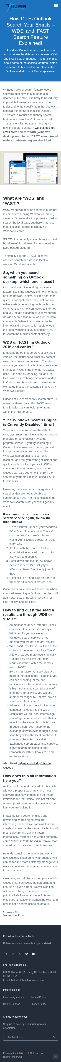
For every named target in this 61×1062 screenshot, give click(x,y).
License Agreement (14, 997)
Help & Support (11, 1004)
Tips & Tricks (19, 915)
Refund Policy (38, 997)
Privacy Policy (38, 1004)
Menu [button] (52, 5)
